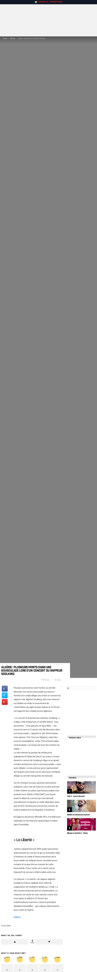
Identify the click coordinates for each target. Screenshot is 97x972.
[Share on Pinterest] (5, 702)
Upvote (14, 942)
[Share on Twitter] (5, 695)
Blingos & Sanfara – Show (77, 833)
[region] (81, 755)
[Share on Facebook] (5, 689)
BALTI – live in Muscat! (76, 796)
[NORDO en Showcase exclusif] (81, 806)
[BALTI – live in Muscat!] (81, 787)
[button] (71, 756)
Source (17, 917)
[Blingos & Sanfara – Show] (81, 824)
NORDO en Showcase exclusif (78, 814)
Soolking (6, 926)
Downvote (49, 942)
